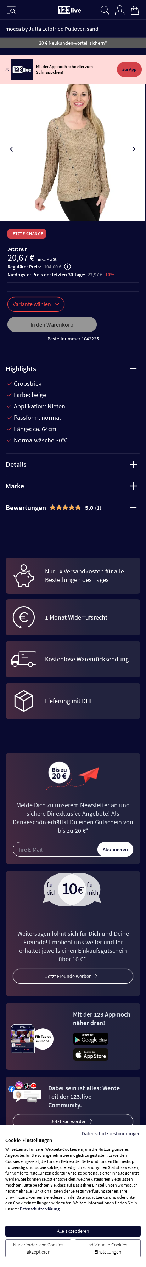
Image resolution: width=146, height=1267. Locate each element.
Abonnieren (115, 849)
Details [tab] (16, 464)
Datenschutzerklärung (40, 1208)
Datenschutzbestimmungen (111, 1133)
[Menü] (11, 10)
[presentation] (12, 149)
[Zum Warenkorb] (134, 9)
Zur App (129, 69)
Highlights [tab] (21, 368)
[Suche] (105, 9)
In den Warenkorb (51, 324)
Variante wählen (32, 303)
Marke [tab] (15, 485)
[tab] (73, 507)
